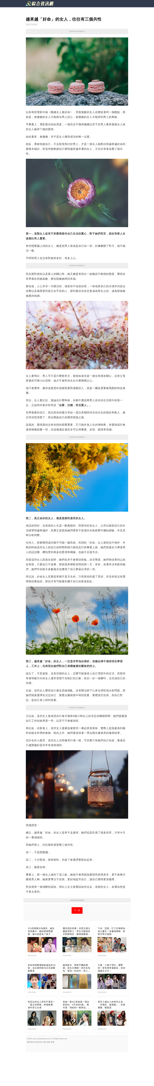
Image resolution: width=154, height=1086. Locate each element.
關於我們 (30, 1042)
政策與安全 (38, 1042)
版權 (52, 1042)
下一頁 (77, 910)
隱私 (48, 1042)
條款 (45, 1042)
